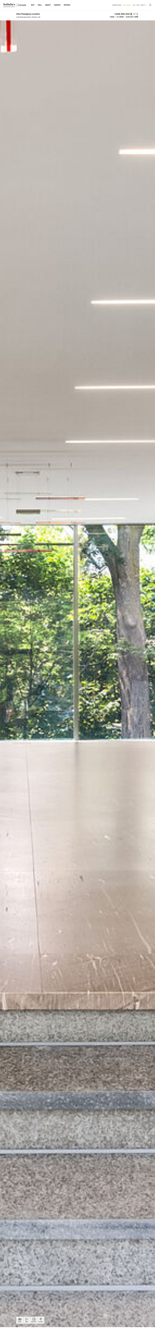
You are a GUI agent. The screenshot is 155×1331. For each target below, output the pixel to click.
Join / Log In (126, 5)
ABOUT (48, 5)
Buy (32, 5)
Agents (57, 5)
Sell (40, 5)
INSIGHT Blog (116, 5)
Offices (67, 5)
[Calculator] (131, 14)
